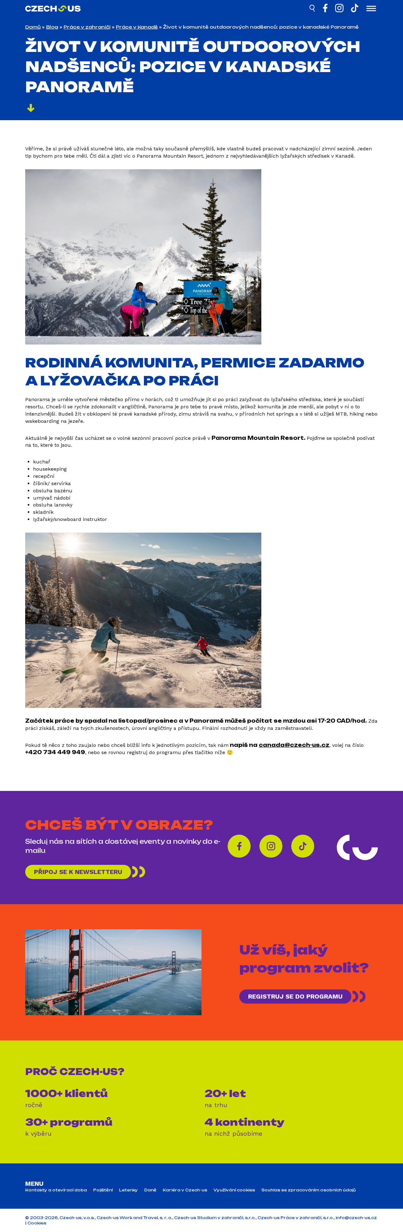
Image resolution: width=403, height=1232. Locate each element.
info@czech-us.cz (356, 1217)
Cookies (36, 1223)
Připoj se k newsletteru (78, 872)
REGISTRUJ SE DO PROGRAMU (295, 996)
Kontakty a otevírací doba (56, 1190)
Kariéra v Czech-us (185, 1190)
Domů (33, 27)
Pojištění (103, 1190)
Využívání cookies (234, 1190)
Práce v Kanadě (137, 27)
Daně (150, 1190)
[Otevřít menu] (371, 9)
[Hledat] (313, 9)
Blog (52, 27)
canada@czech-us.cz (294, 745)
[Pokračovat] (31, 109)
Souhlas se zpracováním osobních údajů (308, 1190)
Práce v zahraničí (87, 27)
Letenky (128, 1190)
